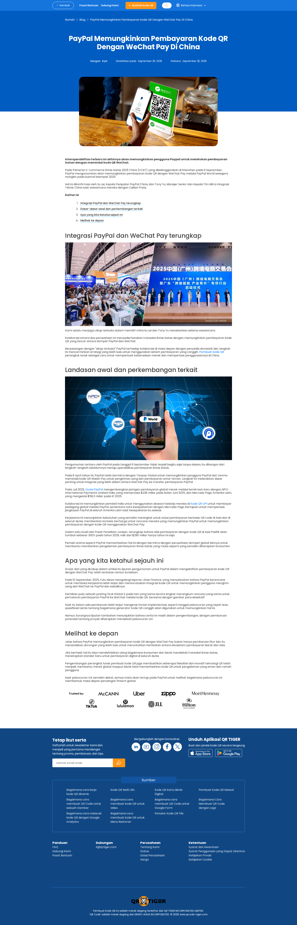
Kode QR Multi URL (122, 790)
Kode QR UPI (198, 504)
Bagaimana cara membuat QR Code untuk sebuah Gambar (83, 804)
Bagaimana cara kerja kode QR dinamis (81, 792)
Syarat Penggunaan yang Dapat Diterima (217, 851)
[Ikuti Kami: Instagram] (156, 747)
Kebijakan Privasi (200, 855)
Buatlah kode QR (142, 5)
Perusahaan (150, 843)
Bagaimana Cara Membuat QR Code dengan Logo (212, 804)
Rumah (70, 20)
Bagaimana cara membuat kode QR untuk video (127, 804)
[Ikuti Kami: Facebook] (167, 747)
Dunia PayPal (94, 489)
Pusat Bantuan (62, 855)
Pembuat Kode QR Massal (216, 790)
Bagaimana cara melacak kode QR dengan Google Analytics (84, 817)
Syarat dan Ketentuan (204, 847)
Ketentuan (197, 843)
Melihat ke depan (92, 220)
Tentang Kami (149, 847)
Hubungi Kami (61, 851)
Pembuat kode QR (211, 352)
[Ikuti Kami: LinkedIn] (136, 747)
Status (144, 851)
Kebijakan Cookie (200, 860)
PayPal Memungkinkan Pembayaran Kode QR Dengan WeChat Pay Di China (141, 20)
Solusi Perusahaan (152, 855)
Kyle (104, 61)
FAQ (55, 847)
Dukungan (104, 843)
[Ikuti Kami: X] (177, 747)
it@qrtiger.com (106, 847)
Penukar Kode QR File (169, 813)
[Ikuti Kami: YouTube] (146, 747)
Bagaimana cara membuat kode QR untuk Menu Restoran (127, 817)
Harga (144, 860)
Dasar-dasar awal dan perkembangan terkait (111, 209)
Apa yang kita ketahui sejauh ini (101, 215)
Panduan (59, 843)
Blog (82, 20)
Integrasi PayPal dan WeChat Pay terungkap (110, 203)
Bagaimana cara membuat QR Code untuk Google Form (172, 804)
